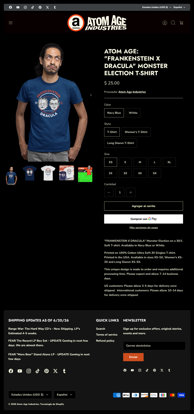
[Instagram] (137, 401)
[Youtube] (128, 401)
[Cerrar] (184, 341)
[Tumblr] (174, 401)
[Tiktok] (147, 401)
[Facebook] (119, 401)
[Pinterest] (156, 401)
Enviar (148, 391)
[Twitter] (165, 401)
